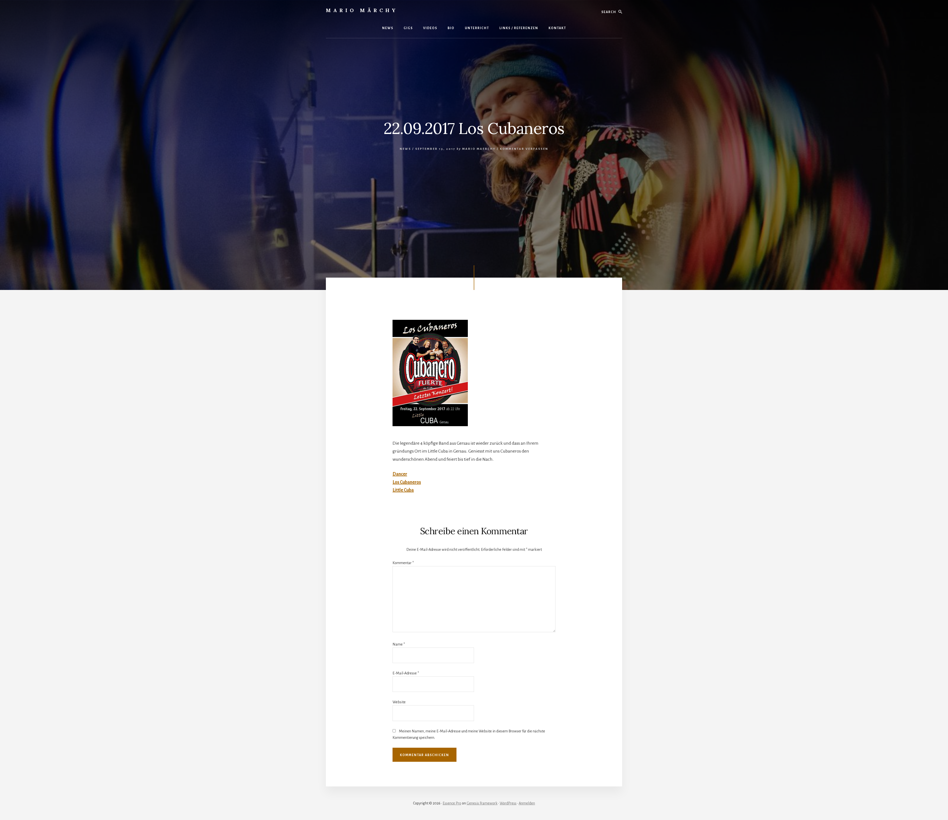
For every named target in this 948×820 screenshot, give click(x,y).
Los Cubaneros (407, 482)
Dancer (400, 474)
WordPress (508, 803)
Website (399, 702)
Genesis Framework (482, 803)
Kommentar (403, 563)
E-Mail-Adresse (406, 673)
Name (399, 644)
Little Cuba (403, 490)
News (405, 149)
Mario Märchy (362, 10)
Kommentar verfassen (524, 149)
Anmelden (527, 803)
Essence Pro (452, 803)
